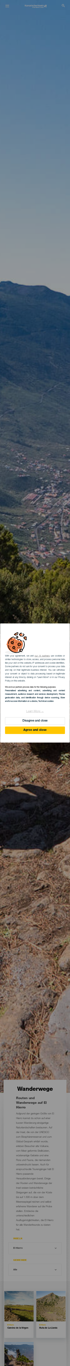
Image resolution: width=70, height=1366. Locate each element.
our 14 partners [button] (42, 656)
